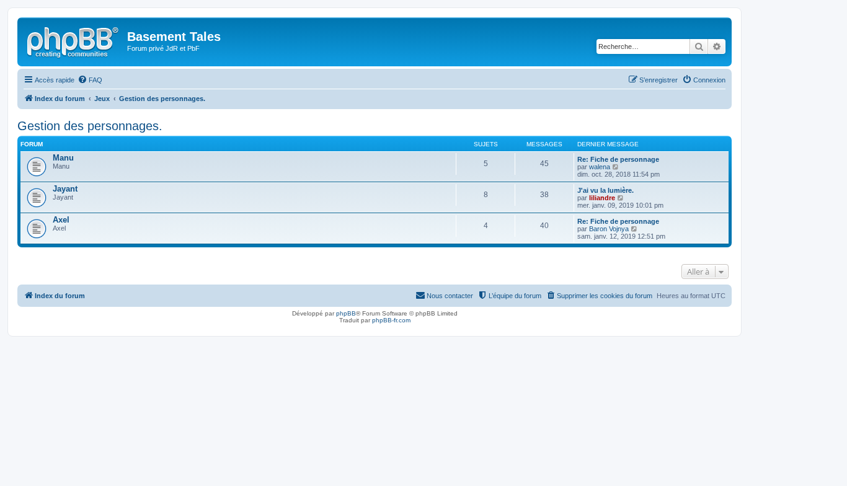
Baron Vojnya (609, 228)
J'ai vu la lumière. (605, 190)
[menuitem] (90, 80)
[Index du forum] (73, 40)
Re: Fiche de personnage (618, 159)
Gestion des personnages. (89, 126)
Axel (61, 219)
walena (599, 166)
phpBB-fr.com (391, 320)
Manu (63, 157)
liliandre (602, 197)
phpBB (346, 313)
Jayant (65, 188)
